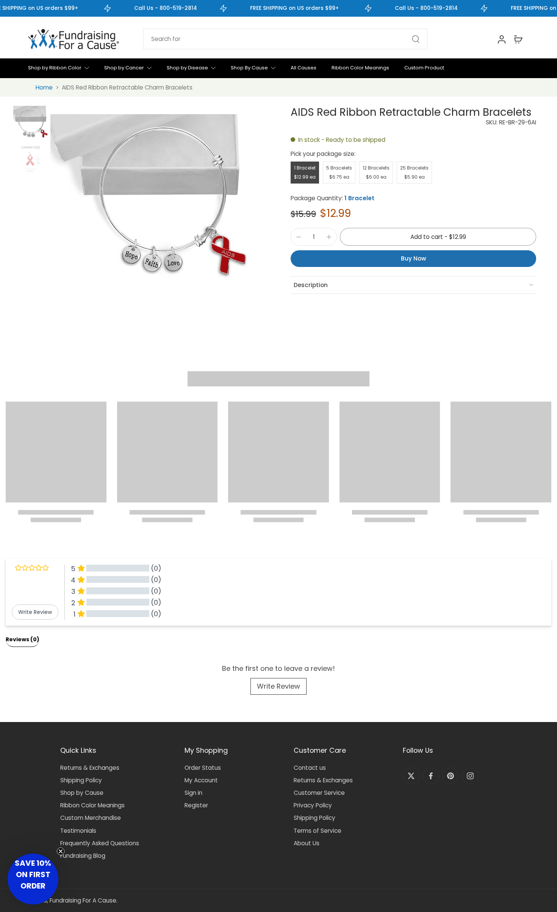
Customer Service (319, 793)
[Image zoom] (158, 200)
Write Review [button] (35, 612)
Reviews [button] (22, 639)
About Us (306, 843)
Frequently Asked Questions (99, 843)
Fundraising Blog (82, 856)
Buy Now (413, 258)
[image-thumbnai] (30, 123)
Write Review (278, 686)
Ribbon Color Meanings (92, 805)
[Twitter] (411, 776)
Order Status (203, 768)
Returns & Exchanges (89, 768)
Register (196, 805)
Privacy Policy (313, 805)
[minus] (298, 237)
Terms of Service (317, 831)
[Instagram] (470, 776)
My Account (201, 780)
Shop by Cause (81, 793)
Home (44, 87)
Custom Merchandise (90, 818)
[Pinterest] (450, 776)
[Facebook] (430, 776)
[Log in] (501, 39)
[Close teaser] (60, 851)
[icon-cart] (518, 39)
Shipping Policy (81, 780)
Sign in (193, 793)
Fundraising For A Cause (83, 900)
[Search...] (415, 39)
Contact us (310, 768)
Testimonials (78, 831)
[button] (438, 237)
